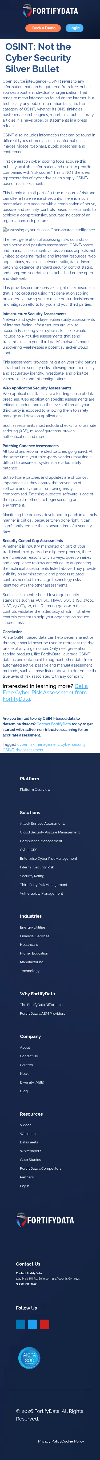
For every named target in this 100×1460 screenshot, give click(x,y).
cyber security (73, 744)
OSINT (8, 750)
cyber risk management (38, 744)
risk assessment (29, 750)
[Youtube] (44, 1324)
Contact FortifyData (54, 724)
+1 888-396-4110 (26, 1283)
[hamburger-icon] (8, 28)
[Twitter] (32, 1324)
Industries (31, 916)
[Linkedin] (20, 1324)
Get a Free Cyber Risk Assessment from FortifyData (45, 692)
